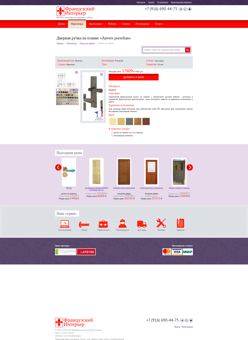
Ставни (126, 24)
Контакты (141, 2)
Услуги (158, 24)
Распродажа (142, 24)
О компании (162, 2)
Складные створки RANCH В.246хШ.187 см (96, 189)
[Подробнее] (69, 172)
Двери (61, 24)
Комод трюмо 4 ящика (179, 188)
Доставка (142, 230)
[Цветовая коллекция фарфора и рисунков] (67, 96)
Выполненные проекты (181, 2)
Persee (69, 188)
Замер (84, 230)
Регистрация (187, 327)
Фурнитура (77, 24)
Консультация (64, 230)
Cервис (151, 2)
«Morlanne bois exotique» (151, 188)
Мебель (112, 24)
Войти (177, 327)
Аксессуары (95, 24)
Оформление (103, 230)
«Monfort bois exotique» (124, 188)
